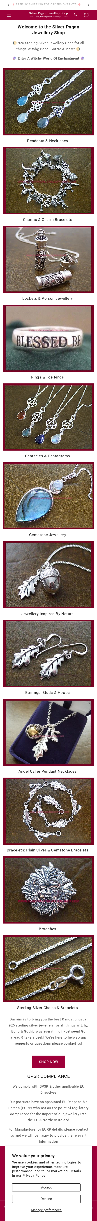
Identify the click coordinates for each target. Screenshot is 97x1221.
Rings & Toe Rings (47, 377)
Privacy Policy (34, 1176)
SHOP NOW (48, 1062)
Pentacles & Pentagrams (47, 456)
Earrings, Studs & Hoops (47, 692)
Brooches (47, 929)
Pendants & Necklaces (47, 141)
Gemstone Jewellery (47, 534)
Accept (46, 1187)
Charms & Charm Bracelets (47, 219)
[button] (9, 15)
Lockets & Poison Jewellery (47, 298)
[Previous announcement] (8, 5)
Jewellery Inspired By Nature (47, 614)
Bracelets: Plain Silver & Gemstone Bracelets (47, 850)
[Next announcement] (89, 5)
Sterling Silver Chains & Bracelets (47, 1007)
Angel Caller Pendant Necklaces (47, 771)
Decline (46, 1199)
